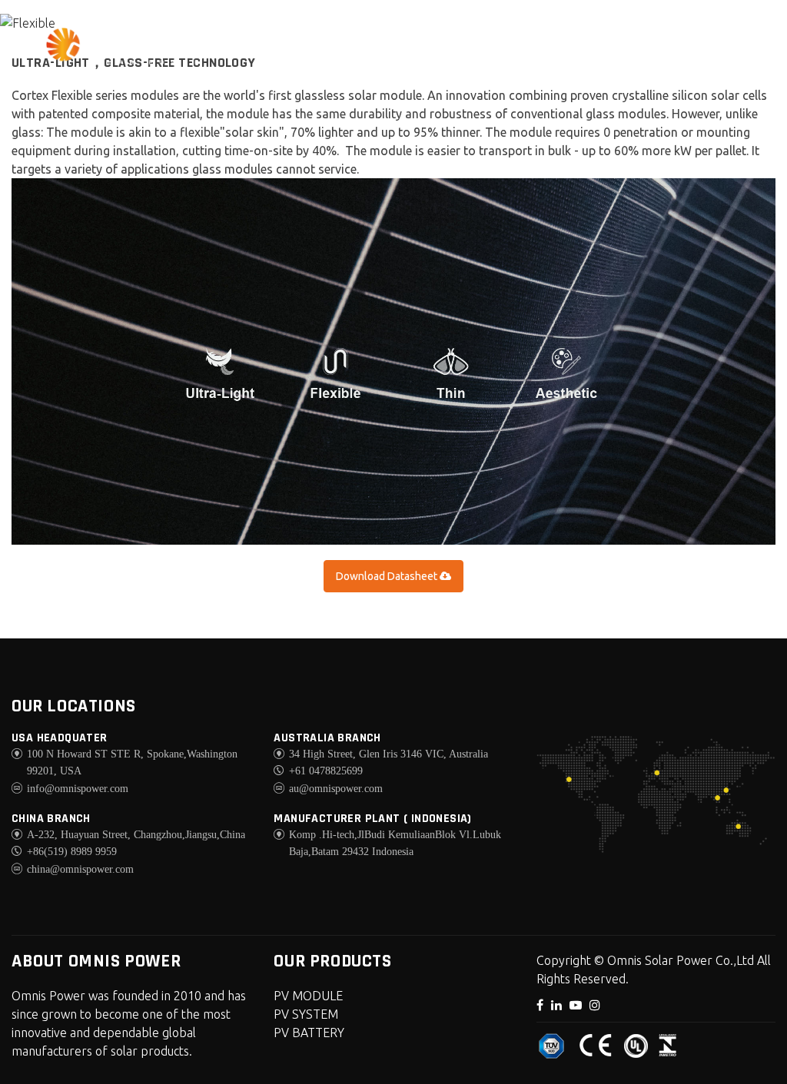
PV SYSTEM (306, 1014)
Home (237, 41)
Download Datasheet (388, 576)
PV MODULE (308, 996)
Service (503, 41)
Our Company (324, 52)
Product (417, 41)
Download (597, 41)
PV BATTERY (309, 1032)
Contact (693, 41)
